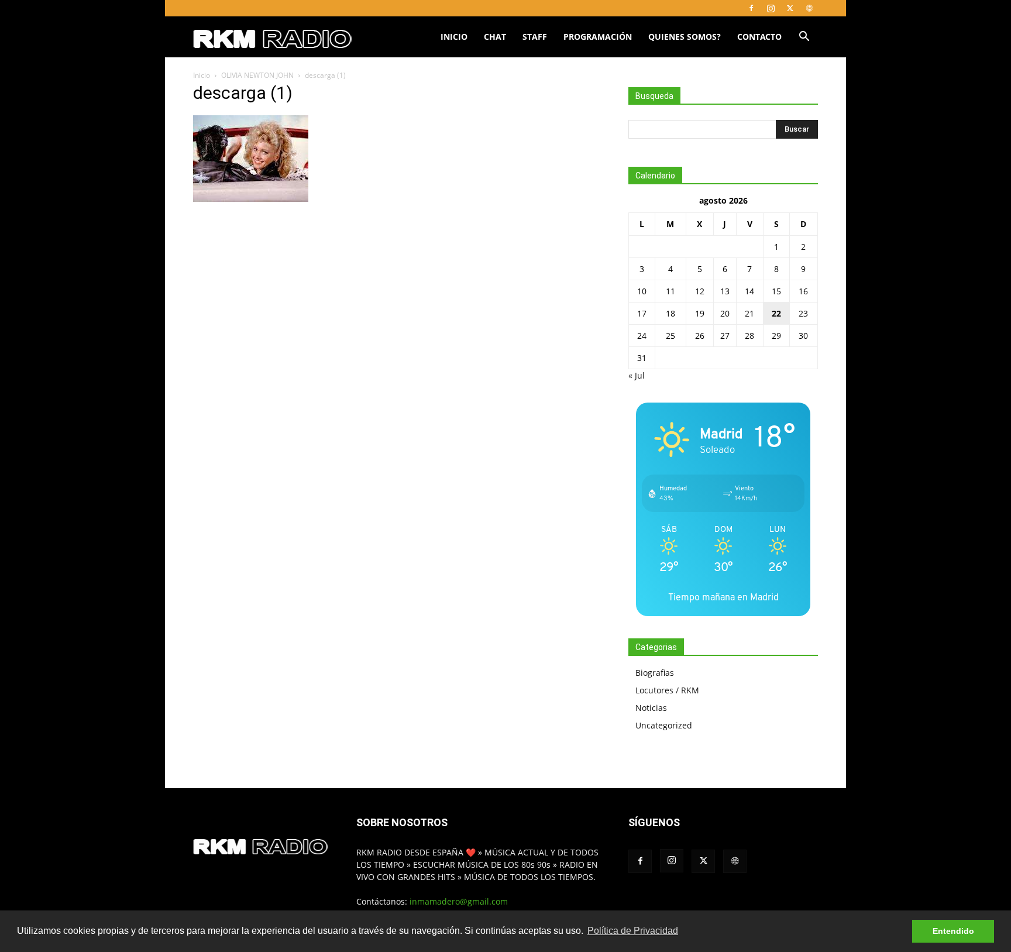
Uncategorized (663, 725)
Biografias (654, 672)
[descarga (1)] (250, 199)
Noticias (651, 707)
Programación (597, 36)
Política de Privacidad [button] (632, 931)
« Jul (636, 375)
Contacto (759, 36)
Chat (495, 36)
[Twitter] (790, 8)
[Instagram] (770, 8)
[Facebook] (751, 8)
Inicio (454, 36)
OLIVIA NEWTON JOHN (257, 75)
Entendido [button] (953, 931)
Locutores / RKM (667, 690)
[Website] (809, 8)
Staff (534, 36)
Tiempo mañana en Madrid (723, 597)
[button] (804, 37)
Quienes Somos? (684, 36)
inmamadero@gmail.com (459, 901)
